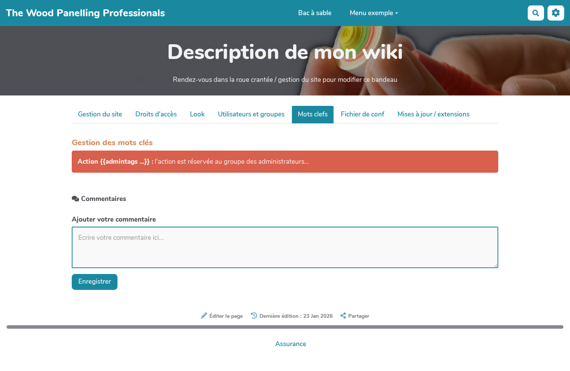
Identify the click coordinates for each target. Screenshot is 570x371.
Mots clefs (313, 114)
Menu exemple (371, 13)
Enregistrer (94, 281)
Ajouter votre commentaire (114, 219)
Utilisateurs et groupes (251, 114)
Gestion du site (100, 114)
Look (197, 114)
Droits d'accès (156, 114)
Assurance (290, 344)
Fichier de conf (362, 114)
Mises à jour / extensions (433, 114)
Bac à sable (315, 13)
